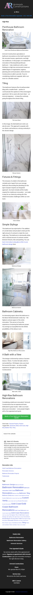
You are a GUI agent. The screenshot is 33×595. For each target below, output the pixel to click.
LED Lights (14, 516)
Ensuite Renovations (6, 504)
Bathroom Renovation (13, 487)
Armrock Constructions (21, 591)
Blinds (13, 495)
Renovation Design (26, 518)
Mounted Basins (6, 518)
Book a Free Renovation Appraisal (11, 16)
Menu (17, 12)
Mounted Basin (27, 516)
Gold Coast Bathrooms (20, 510)
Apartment (12, 425)
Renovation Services (8, 471)
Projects (21, 423)
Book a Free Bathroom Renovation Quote (16, 417)
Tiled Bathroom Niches (17, 522)
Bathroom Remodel (19, 484)
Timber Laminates (13, 524)
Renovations (5, 520)
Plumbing (13, 518)
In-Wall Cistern (21, 515)
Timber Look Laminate (21, 524)
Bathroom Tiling (24, 493)
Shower (6, 522)
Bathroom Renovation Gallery (16, 540)
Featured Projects (13, 423)
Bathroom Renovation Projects (10, 473)
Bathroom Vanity (6, 495)
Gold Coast (22, 425)
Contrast (16, 495)
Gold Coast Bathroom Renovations (11, 468)
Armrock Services (16, 543)
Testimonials (5, 476)
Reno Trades (19, 518)
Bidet (17, 425)
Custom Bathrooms (7, 498)
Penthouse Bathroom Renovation (13, 28)
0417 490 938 (27, 16)
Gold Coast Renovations (20, 513)
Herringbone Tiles (13, 515)
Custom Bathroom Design (23, 495)
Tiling (13, 427)
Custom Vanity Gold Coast (13, 500)
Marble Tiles (8, 427)
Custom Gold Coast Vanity (17, 498)
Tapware (10, 522)
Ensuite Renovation (22, 500)
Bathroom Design (8, 484)
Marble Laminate (20, 516)
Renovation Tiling (22, 520)
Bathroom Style (16, 493)
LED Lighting (9, 516)
